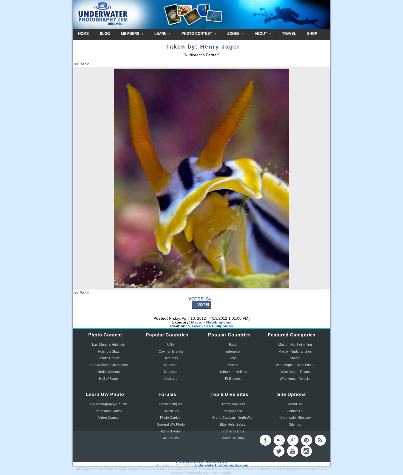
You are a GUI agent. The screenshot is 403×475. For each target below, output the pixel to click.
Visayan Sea (199, 326)
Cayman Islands (171, 351)
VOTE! (203, 304)
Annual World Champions (108, 365)
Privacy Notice (189, 461)
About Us (295, 404)
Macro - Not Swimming (295, 345)
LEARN (161, 34)
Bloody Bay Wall (233, 404)
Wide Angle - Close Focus (295, 365)
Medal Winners (108, 372)
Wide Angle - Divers (295, 372)
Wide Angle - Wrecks (295, 379)
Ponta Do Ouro (233, 438)
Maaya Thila (233, 411)
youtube (292, 451)
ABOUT (261, 34)
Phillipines (233, 379)
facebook (265, 440)
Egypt (233, 345)
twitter (278, 451)
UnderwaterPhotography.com (221, 465)
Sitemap (295, 424)
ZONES (234, 34)
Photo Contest (170, 418)
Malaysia (170, 372)
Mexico (233, 365)
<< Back (81, 64)
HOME (83, 34)
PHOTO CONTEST (197, 34)
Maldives (170, 365)
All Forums (171, 438)
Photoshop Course (109, 411)
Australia (170, 379)
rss (320, 440)
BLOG (105, 34)
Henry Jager (220, 46)
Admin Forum (171, 431)
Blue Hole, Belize (233, 424)
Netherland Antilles (233, 372)
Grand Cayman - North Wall (232, 418)
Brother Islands (233, 431)
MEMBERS (130, 34)
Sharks (295, 358)
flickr (279, 440)
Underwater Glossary (295, 418)
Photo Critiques (170, 404)
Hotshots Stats (108, 351)
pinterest (306, 440)
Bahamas (171, 358)
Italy (233, 358)
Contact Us (295, 411)
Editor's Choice (108, 358)
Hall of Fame (108, 379)
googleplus (292, 440)
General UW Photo (171, 424)
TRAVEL (289, 34)
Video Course (108, 418)
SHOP (312, 34)
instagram (306, 451)
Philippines (222, 326)
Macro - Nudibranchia (211, 322)
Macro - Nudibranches (295, 351)
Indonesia (232, 351)
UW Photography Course (108, 404)
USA (170, 345)
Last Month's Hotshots (108, 345)
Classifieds (171, 411)
